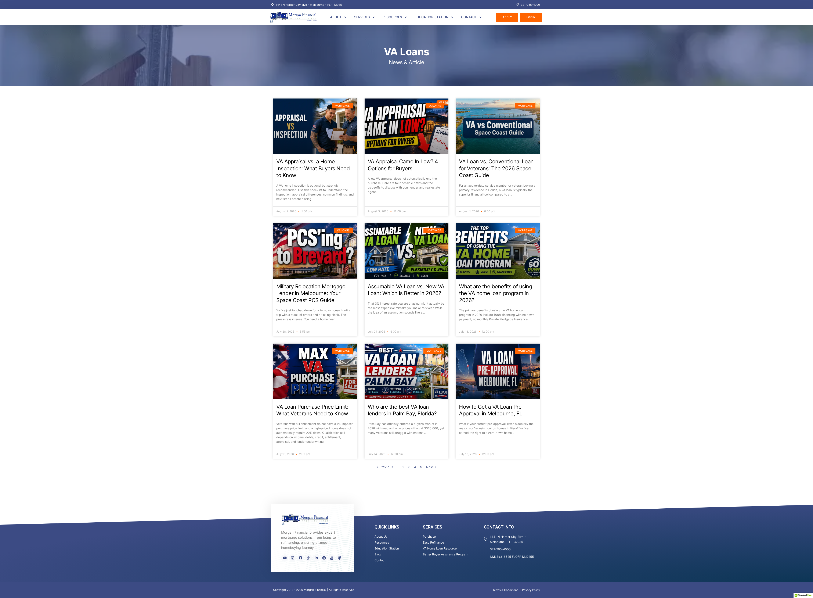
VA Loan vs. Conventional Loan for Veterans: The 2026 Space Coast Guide (496, 168)
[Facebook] (300, 558)
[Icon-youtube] (331, 558)
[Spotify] (324, 558)
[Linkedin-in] (316, 558)
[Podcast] (339, 558)
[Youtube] (284, 558)
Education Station (431, 17)
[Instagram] (292, 558)
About (336, 17)
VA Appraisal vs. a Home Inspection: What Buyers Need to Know (313, 168)
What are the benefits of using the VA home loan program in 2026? (495, 293)
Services (362, 17)
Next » (431, 467)
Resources (392, 17)
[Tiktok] (308, 558)
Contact (469, 17)
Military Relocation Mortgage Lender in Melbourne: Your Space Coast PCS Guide (310, 293)
